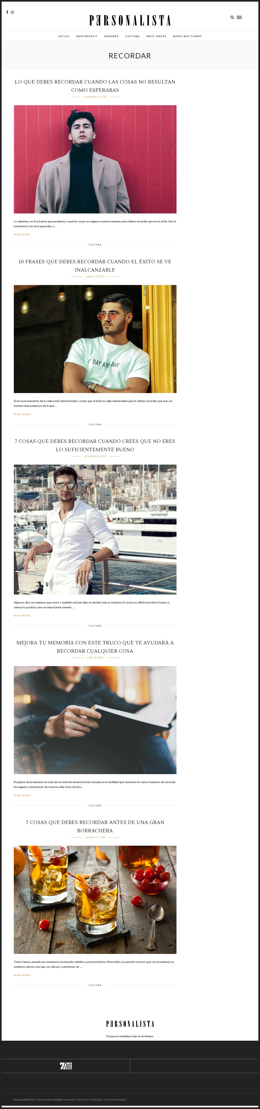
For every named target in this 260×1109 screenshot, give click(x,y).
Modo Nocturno (187, 36)
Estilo (64, 36)
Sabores (111, 36)
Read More (22, 234)
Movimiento (87, 36)
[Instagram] (12, 12)
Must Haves (156, 36)
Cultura (132, 36)
